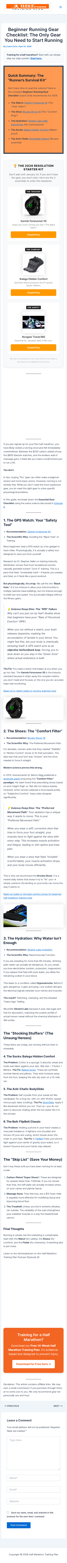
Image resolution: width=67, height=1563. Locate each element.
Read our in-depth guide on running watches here (29, 691)
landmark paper (11, 778)
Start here (36, 58)
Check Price (33, 234)
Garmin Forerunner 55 (36, 102)
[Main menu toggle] (60, 7)
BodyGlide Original (39, 138)
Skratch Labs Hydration (39, 949)
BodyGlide (48, 1102)
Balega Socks (29, 1070)
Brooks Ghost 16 (32, 111)
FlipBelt (39, 1138)
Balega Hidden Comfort (36, 129)
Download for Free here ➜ (33, 1364)
